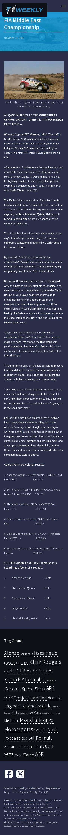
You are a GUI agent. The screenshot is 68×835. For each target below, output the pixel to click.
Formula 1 (35, 679)
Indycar (7, 713)
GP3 (8, 697)
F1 (16, 671)
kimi (14, 712)
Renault (44, 738)
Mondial (29, 719)
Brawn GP (9, 662)
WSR (39, 754)
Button (25, 662)
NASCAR (40, 730)
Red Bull (28, 738)
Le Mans (35, 712)
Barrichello (26, 654)
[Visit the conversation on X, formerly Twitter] (20, 777)
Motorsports (18, 729)
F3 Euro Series (36, 670)
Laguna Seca (23, 713)
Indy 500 (56, 706)
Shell (29, 747)
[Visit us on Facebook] (8, 777)
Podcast (12, 738)
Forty (22, 792)
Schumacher (15, 746)
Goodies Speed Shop (24, 688)
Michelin (11, 720)
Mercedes (55, 712)
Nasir (52, 729)
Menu (62, 6)
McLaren (46, 712)
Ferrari (10, 679)
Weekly (28, 754)
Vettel (9, 754)
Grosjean (22, 697)
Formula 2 (51, 680)
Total (37, 746)
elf (11, 671)
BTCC (17, 663)
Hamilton (39, 697)
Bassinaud (46, 652)
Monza (46, 720)
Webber (19, 754)
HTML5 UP (43, 792)
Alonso (11, 653)
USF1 (48, 746)
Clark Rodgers (45, 661)
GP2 (50, 688)
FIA (21, 679)
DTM (6, 671)
